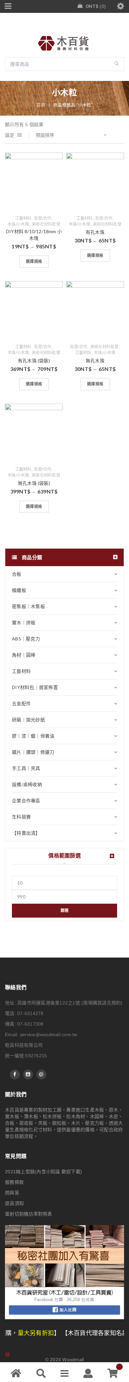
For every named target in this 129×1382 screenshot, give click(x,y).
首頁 (40, 104)
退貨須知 (14, 1203)
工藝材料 (23, 218)
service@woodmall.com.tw (48, 1034)
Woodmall (73, 1359)
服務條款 (14, 1182)
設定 (10, 135)
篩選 (65, 910)
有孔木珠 (95, 232)
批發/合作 (42, 218)
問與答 (12, 1192)
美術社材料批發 (46, 224)
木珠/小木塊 (18, 224)
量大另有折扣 (18, 1333)
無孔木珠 (95, 360)
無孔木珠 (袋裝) (34, 483)
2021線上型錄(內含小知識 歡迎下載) (43, 1171)
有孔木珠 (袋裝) (34, 360)
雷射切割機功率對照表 (28, 1214)
